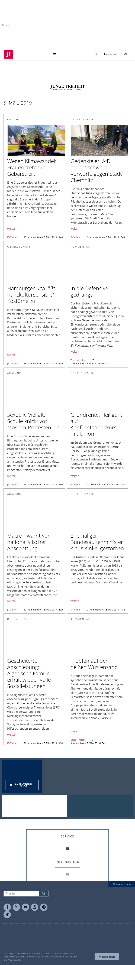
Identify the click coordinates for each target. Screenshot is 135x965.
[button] (55, 54)
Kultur (13, 119)
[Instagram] (34, 907)
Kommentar (80, 246)
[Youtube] (25, 907)
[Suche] (43, 893)
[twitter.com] (16, 907)
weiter (11, 228)
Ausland (14, 373)
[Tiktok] (7, 914)
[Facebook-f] (7, 907)
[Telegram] (43, 907)
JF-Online (12, 237)
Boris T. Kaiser (77, 739)
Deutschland (81, 119)
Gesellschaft (19, 246)
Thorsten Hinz (77, 360)
